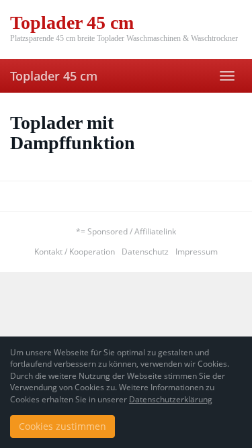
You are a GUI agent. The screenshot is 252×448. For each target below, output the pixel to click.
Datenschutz (145, 251)
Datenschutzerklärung (170, 399)
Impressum (196, 251)
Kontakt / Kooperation (74, 251)
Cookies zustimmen (62, 426)
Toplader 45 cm (53, 76)
